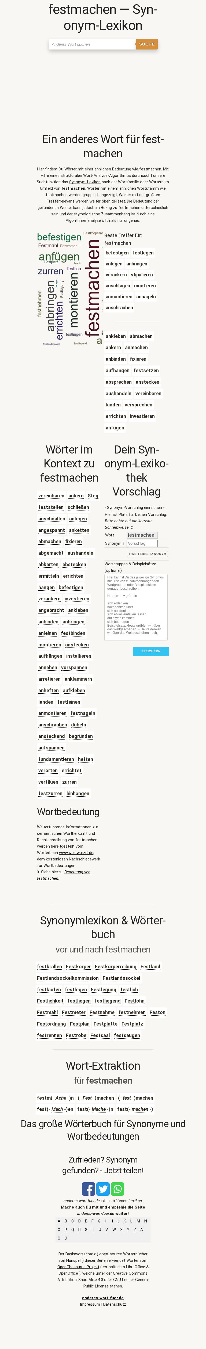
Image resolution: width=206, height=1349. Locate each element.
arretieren (49, 679)
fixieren (73, 541)
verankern (49, 598)
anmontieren (52, 713)
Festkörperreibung (116, 966)
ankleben (78, 610)
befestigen (71, 587)
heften (85, 759)
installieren (78, 656)
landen (45, 702)
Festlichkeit (50, 1001)
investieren (77, 598)
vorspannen (74, 667)
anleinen (47, 633)
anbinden (48, 621)
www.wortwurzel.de (76, 852)
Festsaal (100, 1035)
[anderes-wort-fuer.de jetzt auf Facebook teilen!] (88, 1194)
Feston (157, 1012)
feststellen (51, 507)
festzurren (50, 793)
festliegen (79, 1001)
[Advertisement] (103, 92)
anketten (79, 530)
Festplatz (132, 1024)
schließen (78, 507)
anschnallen (51, 518)
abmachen (49, 541)
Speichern (151, 651)
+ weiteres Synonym (147, 553)
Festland (150, 966)
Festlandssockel (121, 978)
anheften (48, 690)
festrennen (49, 1035)
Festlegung (103, 989)
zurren (69, 782)
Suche (147, 44)
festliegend (108, 1001)
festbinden (73, 633)
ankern (76, 495)
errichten (73, 576)
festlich (129, 989)
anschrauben (52, 724)
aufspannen (51, 747)
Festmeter (74, 1012)
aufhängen (50, 656)
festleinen (68, 702)
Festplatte (105, 1024)
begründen (81, 736)
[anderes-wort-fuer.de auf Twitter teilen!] (103, 1194)
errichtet (72, 770)
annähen (47, 667)
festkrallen (49, 966)
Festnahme (102, 1012)
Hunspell (73, 1260)
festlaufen (49, 989)
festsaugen (127, 1035)
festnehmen (132, 1012)
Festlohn (135, 1001)
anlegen (78, 518)
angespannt (51, 530)
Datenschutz (114, 1304)
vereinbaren (51, 495)
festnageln (83, 713)
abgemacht (51, 553)
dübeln (78, 724)
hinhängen (78, 793)
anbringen (73, 621)
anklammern (78, 679)
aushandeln (80, 553)
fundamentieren (56, 759)
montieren (49, 644)
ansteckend (51, 736)
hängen (46, 587)
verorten (48, 770)
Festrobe (76, 1035)
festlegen (76, 989)
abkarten (48, 564)
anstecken (77, 644)
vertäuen (48, 782)
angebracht (51, 610)
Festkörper (78, 966)
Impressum (90, 1304)
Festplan (80, 1024)
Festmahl (47, 1012)
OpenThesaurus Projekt (78, 1266)
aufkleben (74, 690)
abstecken (74, 564)
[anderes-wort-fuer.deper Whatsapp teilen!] (117, 1194)
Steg (93, 495)
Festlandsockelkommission (68, 978)
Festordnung (51, 1024)
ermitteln (48, 576)
